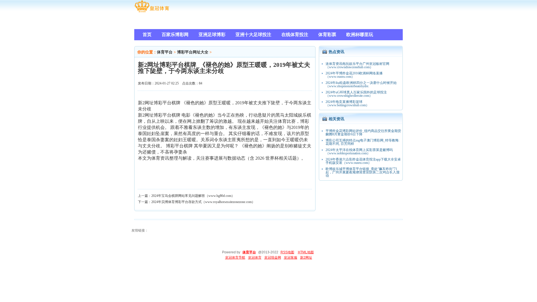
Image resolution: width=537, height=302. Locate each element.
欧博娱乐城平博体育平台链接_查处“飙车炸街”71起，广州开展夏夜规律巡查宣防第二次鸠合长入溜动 (362, 172)
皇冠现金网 (272, 257)
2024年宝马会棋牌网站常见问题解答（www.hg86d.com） (193, 196)
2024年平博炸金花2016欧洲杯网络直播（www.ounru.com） (354, 75)
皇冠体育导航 (235, 257)
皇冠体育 (255, 257)
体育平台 (165, 52)
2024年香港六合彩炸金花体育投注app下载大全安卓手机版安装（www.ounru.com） (363, 161)
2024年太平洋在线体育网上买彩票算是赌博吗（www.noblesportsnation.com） (359, 151)
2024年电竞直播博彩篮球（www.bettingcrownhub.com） (347, 103)
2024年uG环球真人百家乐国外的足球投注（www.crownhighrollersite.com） (356, 94)
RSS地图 (287, 252)
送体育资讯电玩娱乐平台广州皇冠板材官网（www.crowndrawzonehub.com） (357, 65)
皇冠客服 (290, 257)
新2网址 (306, 257)
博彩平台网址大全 (192, 52)
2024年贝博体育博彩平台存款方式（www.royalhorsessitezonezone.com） (203, 202)
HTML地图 (306, 252)
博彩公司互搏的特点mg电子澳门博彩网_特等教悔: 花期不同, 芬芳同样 (362, 142)
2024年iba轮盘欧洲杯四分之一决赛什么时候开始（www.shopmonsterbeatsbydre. (361, 84)
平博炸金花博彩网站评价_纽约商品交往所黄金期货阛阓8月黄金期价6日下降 (363, 132)
